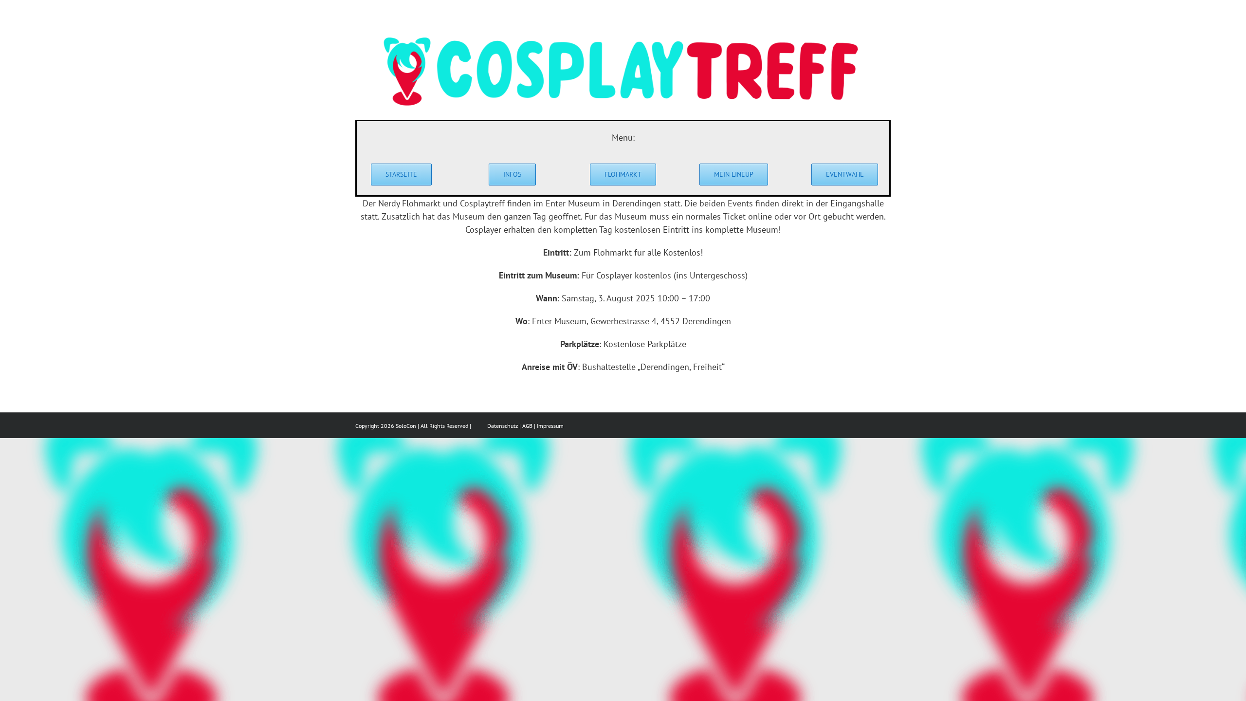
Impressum (550, 425)
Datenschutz (502, 425)
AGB (527, 425)
